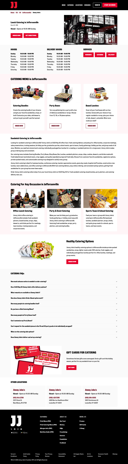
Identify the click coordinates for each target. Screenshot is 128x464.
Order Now (17, 35)
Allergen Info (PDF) (46, 428)
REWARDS (87, 5)
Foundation (63, 439)
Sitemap (115, 454)
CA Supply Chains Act (79, 455)
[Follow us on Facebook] (14, 429)
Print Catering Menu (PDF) (48, 425)
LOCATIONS (79, 5)
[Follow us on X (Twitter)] (11, 429)
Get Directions (31, 35)
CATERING (70, 5)
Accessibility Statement (62, 455)
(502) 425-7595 (54, 397)
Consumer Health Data (103, 455)
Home (12, 12)
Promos (82, 421)
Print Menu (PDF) (45, 421)
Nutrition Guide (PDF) (47, 432)
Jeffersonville (26, 12)
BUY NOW (71, 367)
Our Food (62, 421)
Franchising (63, 432)
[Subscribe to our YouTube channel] (21, 429)
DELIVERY (111, 55)
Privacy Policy (37, 455)
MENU (64, 5)
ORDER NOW (19, 126)
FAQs (61, 428)
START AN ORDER (109, 5)
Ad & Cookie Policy (26, 455)
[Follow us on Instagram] (18, 429)
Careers (62, 435)
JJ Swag (82, 428)
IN (20, 12)
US (17, 12)
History (62, 425)
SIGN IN (97, 5)
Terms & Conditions (14, 455)
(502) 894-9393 (90, 397)
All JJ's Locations (90, 455)
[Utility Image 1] (14, 432)
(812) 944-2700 (18, 397)
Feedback (63, 443)
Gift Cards (83, 425)
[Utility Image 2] (24, 432)
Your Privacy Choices (48, 455)
